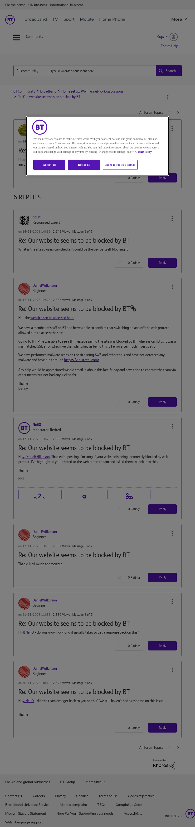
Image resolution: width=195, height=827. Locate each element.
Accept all (49, 164)
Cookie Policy (143, 151)
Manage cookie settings (120, 164)
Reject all (84, 164)
